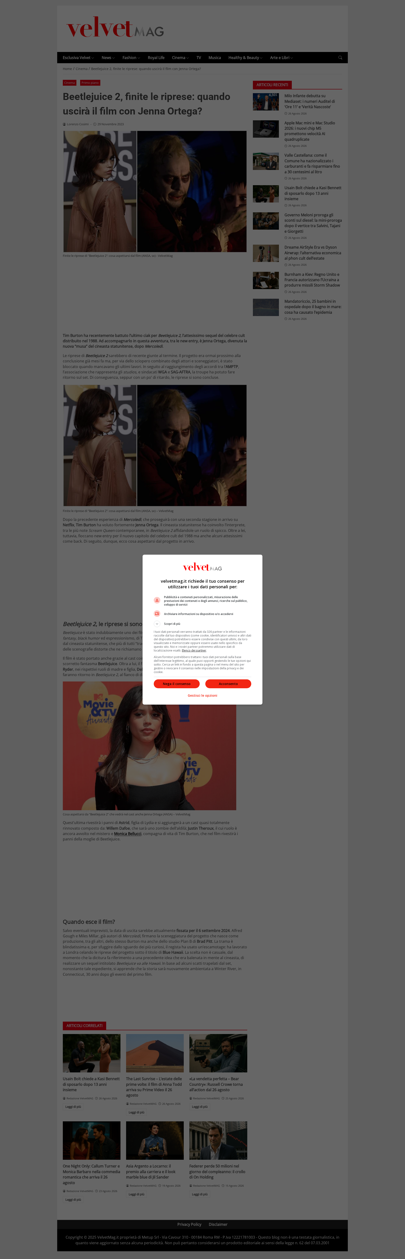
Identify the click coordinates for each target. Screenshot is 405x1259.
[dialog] (202, 630)
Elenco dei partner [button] (194, 650)
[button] (202, 624)
